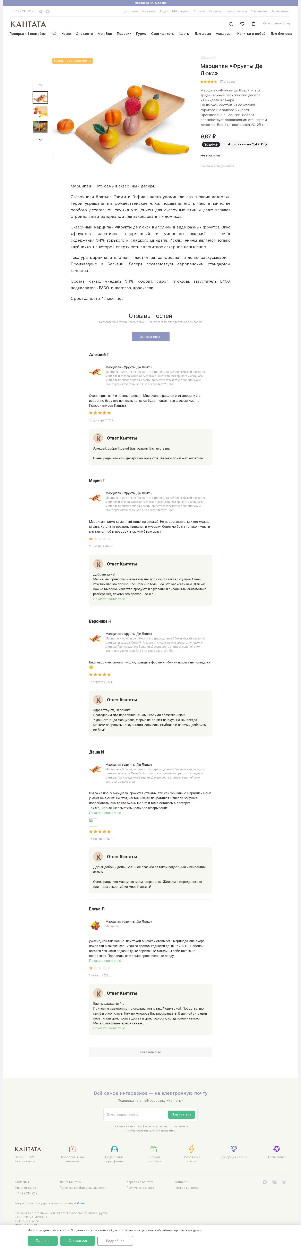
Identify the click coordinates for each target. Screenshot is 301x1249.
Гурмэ (141, 34)
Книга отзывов (25, 1188)
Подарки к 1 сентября (27, 34)
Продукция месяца (234, 1157)
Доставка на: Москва (151, 3)
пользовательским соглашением (151, 1131)
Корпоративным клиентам (72, 1159)
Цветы (184, 34)
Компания (22, 1182)
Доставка (131, 11)
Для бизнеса (281, 34)
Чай (54, 34)
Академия (224, 34)
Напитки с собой (251, 34)
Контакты (181, 1182)
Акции (164, 11)
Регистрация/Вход (276, 23)
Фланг (81, 1203)
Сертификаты (162, 34)
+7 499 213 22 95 (23, 11)
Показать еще (150, 1052)
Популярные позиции (191, 1159)
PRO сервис (181, 11)
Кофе (66, 34)
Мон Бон (105, 34)
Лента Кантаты (236, 11)
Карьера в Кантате (140, 1182)
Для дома (203, 34)
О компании (259, 11)
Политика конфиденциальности (83, 1188)
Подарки (124, 34)
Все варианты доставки (217, 166)
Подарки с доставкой (154, 1159)
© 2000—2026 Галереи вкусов (25, 1159)
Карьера (215, 11)
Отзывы (199, 11)
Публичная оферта (140, 1188)
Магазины (148, 11)
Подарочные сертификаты (114, 1159)
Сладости (84, 34)
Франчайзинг (281, 11)
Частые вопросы (186, 1188)
